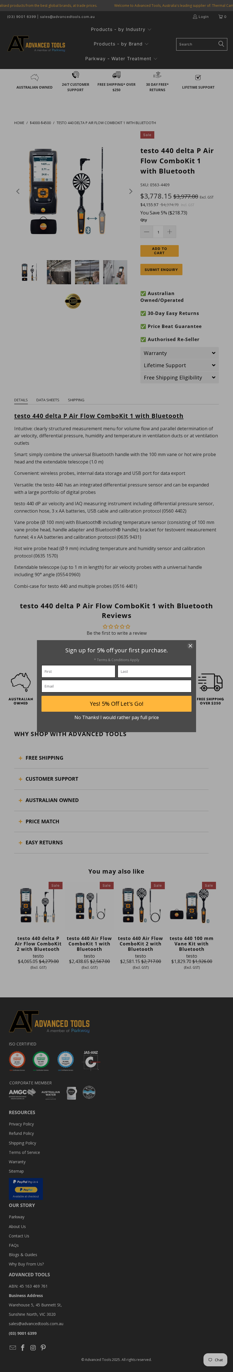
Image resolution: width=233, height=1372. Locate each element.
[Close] (190, 645)
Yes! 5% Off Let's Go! (116, 703)
